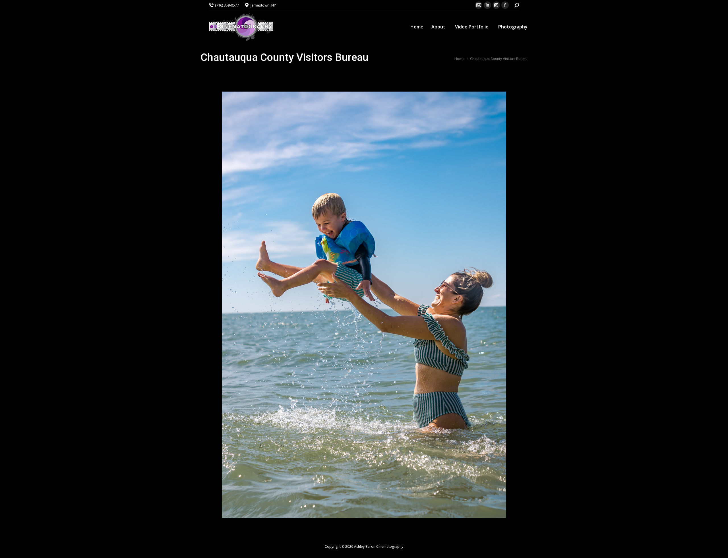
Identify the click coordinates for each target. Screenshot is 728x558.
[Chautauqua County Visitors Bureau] (364, 305)
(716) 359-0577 (227, 5)
